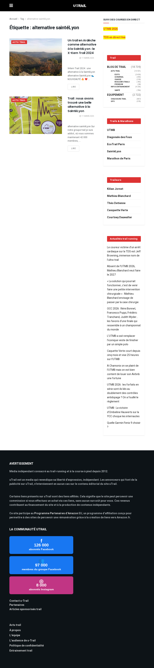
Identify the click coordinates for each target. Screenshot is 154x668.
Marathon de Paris (118, 159)
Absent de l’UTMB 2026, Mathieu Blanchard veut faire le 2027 (123, 270)
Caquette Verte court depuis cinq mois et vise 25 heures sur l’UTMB (123, 355)
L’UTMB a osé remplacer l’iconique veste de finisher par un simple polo (122, 340)
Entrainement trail (20, 651)
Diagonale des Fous (119, 137)
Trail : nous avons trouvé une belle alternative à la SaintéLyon (80, 104)
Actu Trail (19, 42)
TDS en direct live (114, 37)
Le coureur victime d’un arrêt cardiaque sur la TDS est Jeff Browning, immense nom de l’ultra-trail (124, 253)
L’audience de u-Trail (22, 641)
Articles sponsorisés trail (25, 609)
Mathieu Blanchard (119, 196)
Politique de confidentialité (26, 646)
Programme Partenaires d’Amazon (56, 513)
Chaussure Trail (118, 99)
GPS (113, 101)
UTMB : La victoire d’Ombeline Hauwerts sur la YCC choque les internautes (123, 412)
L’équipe (14, 635)
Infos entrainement (120, 87)
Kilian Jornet (115, 189)
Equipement (115, 95)
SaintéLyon (114, 151)
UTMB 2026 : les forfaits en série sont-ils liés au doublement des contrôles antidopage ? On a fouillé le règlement (123, 393)
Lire (73, 86)
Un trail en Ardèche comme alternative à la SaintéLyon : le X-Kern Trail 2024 (82, 46)
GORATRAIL (119, 77)
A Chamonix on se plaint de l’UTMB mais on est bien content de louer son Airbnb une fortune (123, 372)
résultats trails (122, 82)
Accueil (13, 19)
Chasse (118, 79)
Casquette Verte (117, 210)
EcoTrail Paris (116, 144)
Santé (117, 90)
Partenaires (16, 605)
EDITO (117, 74)
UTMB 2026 (110, 29)
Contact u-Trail (19, 601)
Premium (119, 84)
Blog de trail (116, 67)
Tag (22, 19)
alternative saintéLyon (38, 19)
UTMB (111, 130)
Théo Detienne (116, 203)
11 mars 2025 (87, 58)
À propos (15, 630)
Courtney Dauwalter (119, 217)
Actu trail (15, 625)
